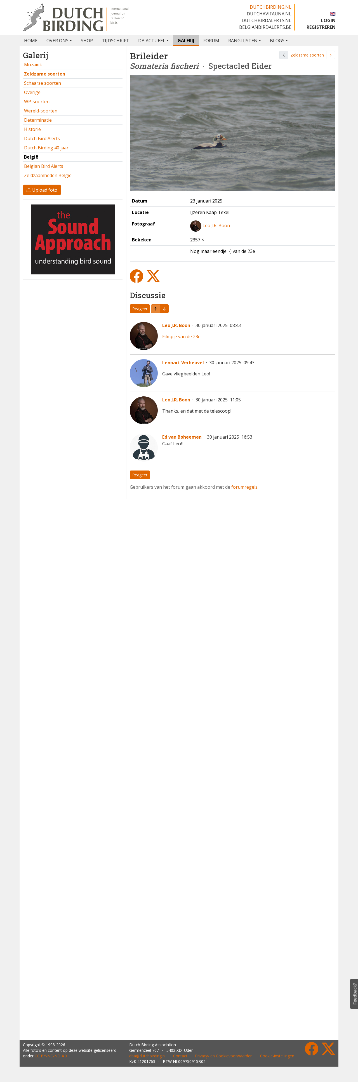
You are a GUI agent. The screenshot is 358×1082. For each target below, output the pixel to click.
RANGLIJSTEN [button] (243, 40)
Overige (32, 92)
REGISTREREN (321, 27)
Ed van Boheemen (182, 437)
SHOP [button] (87, 40)
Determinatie (38, 120)
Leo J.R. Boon (216, 225)
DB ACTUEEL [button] (151, 40)
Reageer (139, 308)
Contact (180, 1056)
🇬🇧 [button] (333, 14)
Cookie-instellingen (277, 1056)
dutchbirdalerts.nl (266, 20)
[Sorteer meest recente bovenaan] (164, 308)
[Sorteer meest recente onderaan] (155, 308)
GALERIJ (186, 40)
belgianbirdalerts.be (265, 27)
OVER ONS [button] (57, 40)
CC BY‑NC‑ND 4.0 (51, 1056)
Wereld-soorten (40, 111)
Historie (32, 129)
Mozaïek (33, 65)
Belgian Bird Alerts (43, 166)
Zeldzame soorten (307, 55)
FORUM (211, 40)
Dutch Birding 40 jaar (46, 148)
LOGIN (328, 20)
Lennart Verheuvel (183, 362)
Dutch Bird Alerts (42, 138)
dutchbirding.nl (270, 7)
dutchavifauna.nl (269, 14)
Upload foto (44, 190)
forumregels (244, 487)
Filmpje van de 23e (181, 336)
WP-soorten (37, 101)
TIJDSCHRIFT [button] (115, 40)
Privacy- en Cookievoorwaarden (224, 1056)
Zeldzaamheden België (48, 175)
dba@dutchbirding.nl (147, 1056)
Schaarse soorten (42, 83)
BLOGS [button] (277, 40)
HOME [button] (30, 40)
